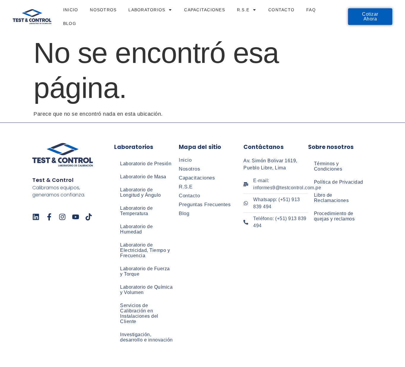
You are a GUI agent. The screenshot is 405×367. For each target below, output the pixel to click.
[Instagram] (62, 216)
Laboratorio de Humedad (136, 229)
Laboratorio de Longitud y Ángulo (140, 192)
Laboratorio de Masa (143, 176)
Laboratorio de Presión (145, 163)
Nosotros (103, 9)
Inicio (70, 9)
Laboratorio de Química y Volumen (146, 290)
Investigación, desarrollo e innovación (146, 337)
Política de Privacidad (338, 182)
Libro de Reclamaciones (331, 198)
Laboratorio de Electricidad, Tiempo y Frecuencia (145, 250)
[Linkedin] (35, 216)
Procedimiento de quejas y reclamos (334, 216)
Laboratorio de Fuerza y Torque (145, 271)
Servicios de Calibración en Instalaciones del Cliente (139, 313)
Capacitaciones (204, 9)
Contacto (281, 9)
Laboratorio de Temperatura (136, 211)
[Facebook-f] (49, 216)
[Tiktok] (88, 216)
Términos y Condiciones (328, 166)
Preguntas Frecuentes (205, 204)
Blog (69, 23)
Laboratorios (146, 9)
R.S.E (243, 9)
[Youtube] (75, 216)
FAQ (311, 9)
